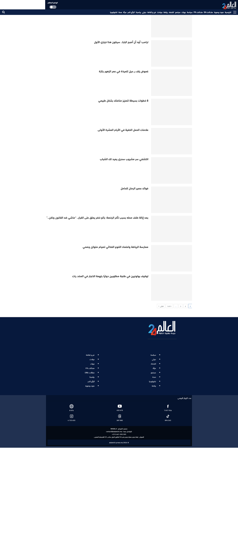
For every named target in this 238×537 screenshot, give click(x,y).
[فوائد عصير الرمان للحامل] (171, 199)
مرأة (124, 12)
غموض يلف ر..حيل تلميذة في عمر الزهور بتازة (123, 71)
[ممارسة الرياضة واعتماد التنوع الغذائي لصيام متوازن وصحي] (171, 258)
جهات (184, 12)
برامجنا (138, 12)
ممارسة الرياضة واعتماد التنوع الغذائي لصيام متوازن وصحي (115, 246)
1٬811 (169, 306)
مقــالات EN (208, 12)
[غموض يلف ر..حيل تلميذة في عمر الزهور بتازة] (171, 82)
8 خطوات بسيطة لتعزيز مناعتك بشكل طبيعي (123, 100)
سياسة (190, 12)
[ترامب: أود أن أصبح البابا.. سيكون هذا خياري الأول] (171, 53)
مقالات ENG (89, 371)
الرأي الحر (131, 12)
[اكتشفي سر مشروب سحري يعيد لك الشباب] (171, 170)
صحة (120, 12)
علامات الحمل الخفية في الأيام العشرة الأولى (123, 129)
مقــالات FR (198, 12)
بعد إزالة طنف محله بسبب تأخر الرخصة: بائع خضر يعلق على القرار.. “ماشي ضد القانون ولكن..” (97, 217)
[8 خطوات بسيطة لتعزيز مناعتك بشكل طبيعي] (171, 112)
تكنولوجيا (113, 12)
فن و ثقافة (151, 12)
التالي (161, 306)
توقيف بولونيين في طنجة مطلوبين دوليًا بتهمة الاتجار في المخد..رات (110, 275)
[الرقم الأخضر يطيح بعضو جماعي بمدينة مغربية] (171, 24)
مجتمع (177, 12)
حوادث (159, 12)
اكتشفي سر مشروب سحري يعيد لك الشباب (124, 158)
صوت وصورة (219, 12)
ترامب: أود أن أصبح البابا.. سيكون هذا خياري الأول (121, 41)
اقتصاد (171, 12)
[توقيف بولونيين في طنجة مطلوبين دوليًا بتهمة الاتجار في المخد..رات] (171, 287)
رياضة (165, 12)
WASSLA (114, 425)
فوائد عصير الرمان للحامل (134, 188)
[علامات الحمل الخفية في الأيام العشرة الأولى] (171, 141)
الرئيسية (228, 12)
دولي (144, 12)
